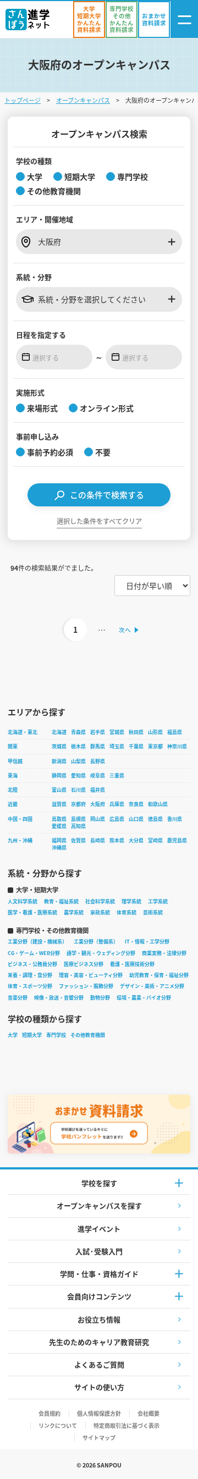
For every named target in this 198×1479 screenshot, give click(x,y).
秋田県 (136, 732)
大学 (13, 1035)
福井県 (97, 789)
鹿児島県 (177, 840)
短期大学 (32, 1035)
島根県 (78, 819)
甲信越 (15, 761)
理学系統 (131, 901)
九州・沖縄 (20, 840)
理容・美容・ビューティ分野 (91, 975)
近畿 (13, 804)
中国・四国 (20, 819)
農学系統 (74, 912)
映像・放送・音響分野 (59, 997)
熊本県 (116, 840)
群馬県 (97, 746)
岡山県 (97, 819)
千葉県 (136, 746)
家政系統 (100, 912)
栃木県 (78, 746)
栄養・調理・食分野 (30, 975)
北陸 (13, 789)
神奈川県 (177, 746)
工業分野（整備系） (96, 941)
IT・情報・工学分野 (147, 941)
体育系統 (126, 912)
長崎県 (97, 840)
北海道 (59, 732)
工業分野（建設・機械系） (37, 941)
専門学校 (56, 1035)
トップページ (22, 100)
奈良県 (136, 804)
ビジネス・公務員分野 (32, 964)
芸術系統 (153, 912)
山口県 (136, 819)
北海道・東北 (22, 732)
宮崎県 (155, 840)
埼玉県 (116, 746)
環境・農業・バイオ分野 (144, 997)
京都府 (78, 804)
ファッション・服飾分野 (86, 986)
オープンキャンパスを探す (99, 1205)
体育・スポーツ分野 (30, 986)
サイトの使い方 (99, 1387)
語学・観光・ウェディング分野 (101, 953)
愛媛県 (59, 826)
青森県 (78, 732)
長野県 (97, 761)
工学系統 (158, 901)
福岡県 (59, 840)
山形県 (155, 732)
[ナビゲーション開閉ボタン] (184, 19)
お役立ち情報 (99, 1319)
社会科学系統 (100, 901)
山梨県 (78, 761)
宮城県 (116, 732)
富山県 (59, 789)
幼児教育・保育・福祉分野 (159, 975)
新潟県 (59, 761)
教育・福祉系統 (61, 901)
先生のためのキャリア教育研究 (99, 1342)
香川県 (174, 819)
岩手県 (97, 732)
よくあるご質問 (99, 1364)
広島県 (116, 819)
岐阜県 (97, 775)
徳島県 (155, 819)
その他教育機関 (87, 1035)
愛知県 (78, 775)
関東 (13, 746)
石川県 (78, 789)
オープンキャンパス (83, 100)
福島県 (174, 732)
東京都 (155, 746)
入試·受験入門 (99, 1251)
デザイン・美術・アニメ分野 (152, 986)
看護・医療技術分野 (132, 964)
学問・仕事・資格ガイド (99, 1273)
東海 (13, 775)
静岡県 (59, 775)
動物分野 (100, 997)
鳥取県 (59, 819)
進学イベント (99, 1228)
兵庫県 (116, 804)
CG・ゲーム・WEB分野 (34, 953)
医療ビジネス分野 (83, 964)
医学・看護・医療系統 (32, 912)
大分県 (136, 840)
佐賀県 (78, 840)
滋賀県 (59, 804)
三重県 (116, 775)
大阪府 (97, 804)
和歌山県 (158, 804)
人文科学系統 (22, 901)
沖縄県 (59, 847)
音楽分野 (18, 997)
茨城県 (59, 746)
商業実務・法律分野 (164, 953)
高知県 (78, 826)
